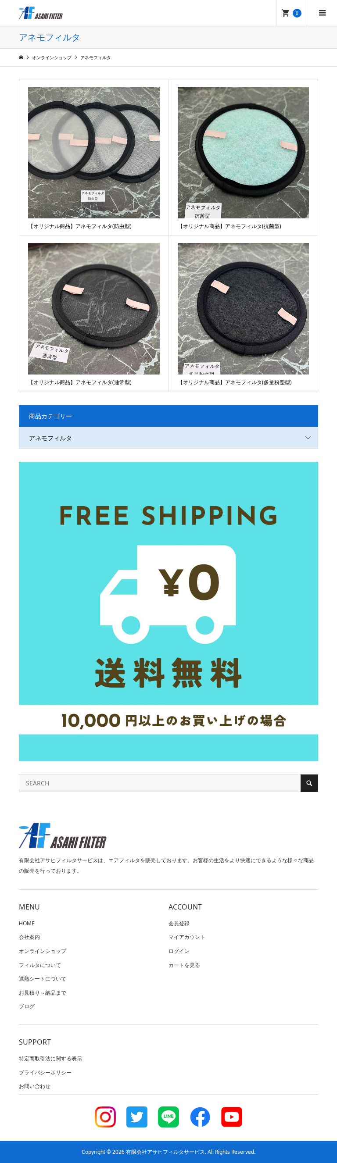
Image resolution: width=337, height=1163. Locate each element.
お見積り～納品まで (42, 992)
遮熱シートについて (42, 978)
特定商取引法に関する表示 (50, 1058)
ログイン (179, 951)
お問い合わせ (34, 1086)
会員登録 (179, 923)
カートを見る (184, 965)
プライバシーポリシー (45, 1072)
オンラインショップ (42, 951)
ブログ (27, 1006)
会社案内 (29, 937)
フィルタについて (40, 965)
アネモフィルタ (50, 438)
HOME (27, 923)
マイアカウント (186, 937)
